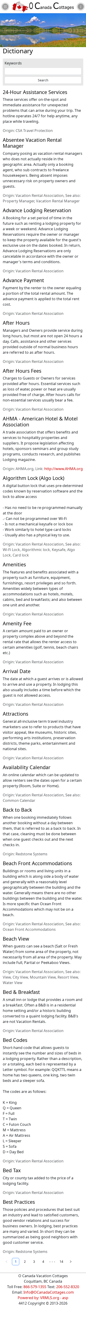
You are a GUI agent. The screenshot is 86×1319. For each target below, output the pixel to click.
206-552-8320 (67, 1286)
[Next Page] (70, 1261)
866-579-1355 (34, 1286)
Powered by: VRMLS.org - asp (43, 1297)
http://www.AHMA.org (63, 468)
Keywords (13, 63)
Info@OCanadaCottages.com (48, 1292)
